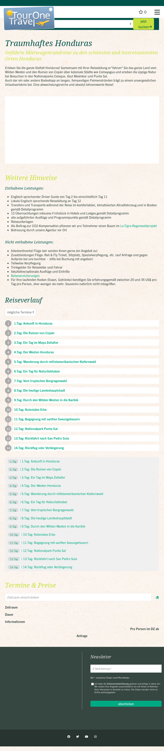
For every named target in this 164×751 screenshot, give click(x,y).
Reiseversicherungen (25, 276)
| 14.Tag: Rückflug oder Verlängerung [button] (41, 567)
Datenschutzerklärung (118, 683)
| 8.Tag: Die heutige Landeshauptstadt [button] (41, 518)
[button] (157, 12)
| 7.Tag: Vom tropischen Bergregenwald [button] (42, 510)
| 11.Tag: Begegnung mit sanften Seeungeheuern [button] (49, 542)
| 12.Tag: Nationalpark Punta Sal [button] (38, 550)
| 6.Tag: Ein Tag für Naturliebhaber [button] (38, 502)
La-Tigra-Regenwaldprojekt (138, 226)
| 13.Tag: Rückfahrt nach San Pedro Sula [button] (43, 559)
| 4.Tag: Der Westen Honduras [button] (35, 485)
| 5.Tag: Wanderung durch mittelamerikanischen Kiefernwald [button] (56, 494)
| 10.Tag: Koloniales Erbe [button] (32, 534)
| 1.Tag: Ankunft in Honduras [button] (35, 461)
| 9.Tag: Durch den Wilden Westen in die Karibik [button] (47, 526)
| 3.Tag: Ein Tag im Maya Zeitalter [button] (37, 477)
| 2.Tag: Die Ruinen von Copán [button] (35, 469)
